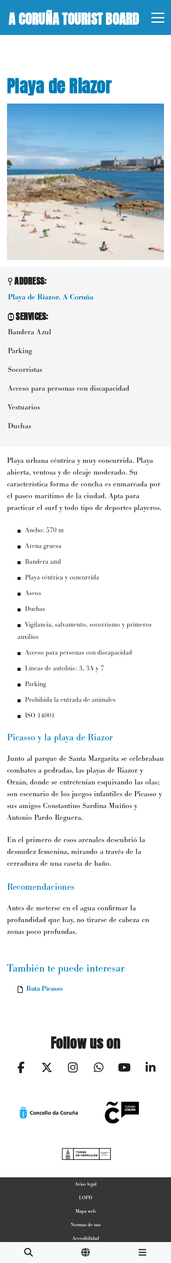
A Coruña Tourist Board (74, 17)
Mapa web (85, 1211)
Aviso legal (85, 1184)
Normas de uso (86, 1224)
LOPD (85, 1197)
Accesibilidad (85, 1238)
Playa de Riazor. (50, 297)
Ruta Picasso (44, 988)
